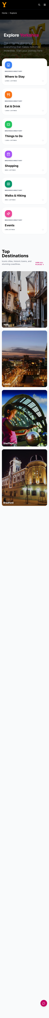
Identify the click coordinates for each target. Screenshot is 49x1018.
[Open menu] (44, 4)
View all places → (39, 263)
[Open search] (39, 5)
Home (4, 13)
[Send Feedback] (43, 1003)
